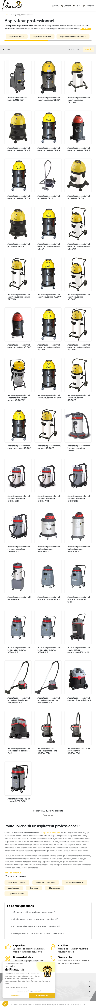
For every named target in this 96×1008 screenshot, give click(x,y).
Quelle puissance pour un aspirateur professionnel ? (35, 919)
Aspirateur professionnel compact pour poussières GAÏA (19, 750)
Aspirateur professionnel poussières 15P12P (49, 197)
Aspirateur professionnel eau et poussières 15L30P (19, 149)
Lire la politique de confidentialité (16, 987)
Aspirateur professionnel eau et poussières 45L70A (19, 446)
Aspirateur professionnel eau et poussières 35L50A (49, 295)
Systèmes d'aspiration (45, 882)
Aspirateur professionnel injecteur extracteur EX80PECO (79, 498)
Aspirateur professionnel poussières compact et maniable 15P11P (49, 700)
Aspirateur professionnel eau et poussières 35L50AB (79, 297)
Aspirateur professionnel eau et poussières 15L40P (79, 149)
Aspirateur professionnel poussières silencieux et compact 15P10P (19, 700)
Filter (6, 49)
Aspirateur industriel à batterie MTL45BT (17, 98)
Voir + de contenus (12, 872)
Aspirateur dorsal (16, 36)
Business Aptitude (64, 1004)
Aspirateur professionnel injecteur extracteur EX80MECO (19, 498)
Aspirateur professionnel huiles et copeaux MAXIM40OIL (49, 549)
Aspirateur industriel (16, 882)
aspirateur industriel (51, 832)
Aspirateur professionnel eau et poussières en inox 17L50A (49, 246)
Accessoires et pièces (75, 882)
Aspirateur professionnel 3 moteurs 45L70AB (49, 446)
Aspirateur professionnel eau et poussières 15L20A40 (79, 100)
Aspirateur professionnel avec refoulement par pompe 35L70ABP (19, 397)
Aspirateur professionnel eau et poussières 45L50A (49, 396)
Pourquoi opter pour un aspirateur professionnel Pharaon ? (38, 933)
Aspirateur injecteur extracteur (73, 36)
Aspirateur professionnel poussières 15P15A (79, 197)
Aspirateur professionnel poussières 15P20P (19, 245)
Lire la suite (85, 28)
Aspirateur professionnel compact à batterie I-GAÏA (79, 699)
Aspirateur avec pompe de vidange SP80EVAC (20, 799)
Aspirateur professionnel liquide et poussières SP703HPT (19, 650)
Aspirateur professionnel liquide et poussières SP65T (79, 599)
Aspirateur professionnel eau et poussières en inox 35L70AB (79, 347)
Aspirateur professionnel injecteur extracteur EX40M (79, 448)
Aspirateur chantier (16, 894)
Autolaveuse (13, 888)
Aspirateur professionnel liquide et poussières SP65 (49, 598)
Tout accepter (42, 995)
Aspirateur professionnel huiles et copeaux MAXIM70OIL (79, 549)
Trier (87, 49)
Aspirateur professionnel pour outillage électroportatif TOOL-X (79, 650)
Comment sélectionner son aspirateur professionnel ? (36, 926)
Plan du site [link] (80, 1004)
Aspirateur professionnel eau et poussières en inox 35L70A (49, 347)
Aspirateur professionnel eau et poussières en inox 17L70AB (19, 297)
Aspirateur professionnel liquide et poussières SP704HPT (49, 650)
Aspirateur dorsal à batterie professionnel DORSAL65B (47, 750)
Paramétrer (15, 995)
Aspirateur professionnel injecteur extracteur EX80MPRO (49, 498)
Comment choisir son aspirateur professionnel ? (34, 912)
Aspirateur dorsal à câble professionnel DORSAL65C (79, 750)
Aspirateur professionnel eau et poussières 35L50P (19, 346)
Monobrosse (54, 888)
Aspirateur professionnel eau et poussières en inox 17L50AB (79, 246)
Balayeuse (34, 888)
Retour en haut (48, 815)
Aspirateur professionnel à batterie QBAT (19, 598)
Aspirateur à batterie (42, 36)
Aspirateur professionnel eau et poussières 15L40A (49, 149)
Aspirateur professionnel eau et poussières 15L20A (49, 98)
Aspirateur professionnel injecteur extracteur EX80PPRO (19, 549)
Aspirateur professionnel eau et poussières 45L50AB (79, 397)
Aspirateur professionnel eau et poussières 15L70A (19, 197)
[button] (5, 1004)
